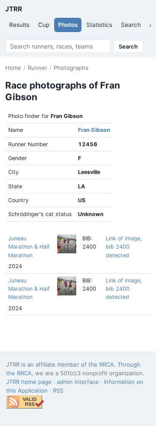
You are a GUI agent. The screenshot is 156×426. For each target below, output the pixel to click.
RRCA (106, 364)
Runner (37, 67)
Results (19, 24)
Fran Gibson (94, 130)
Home (13, 67)
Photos (68, 24)
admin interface (78, 381)
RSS (58, 390)
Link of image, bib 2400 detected (124, 247)
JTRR (13, 9)
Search (131, 24)
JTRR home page (29, 381)
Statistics (99, 24)
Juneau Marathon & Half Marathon (29, 247)
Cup (43, 24)
